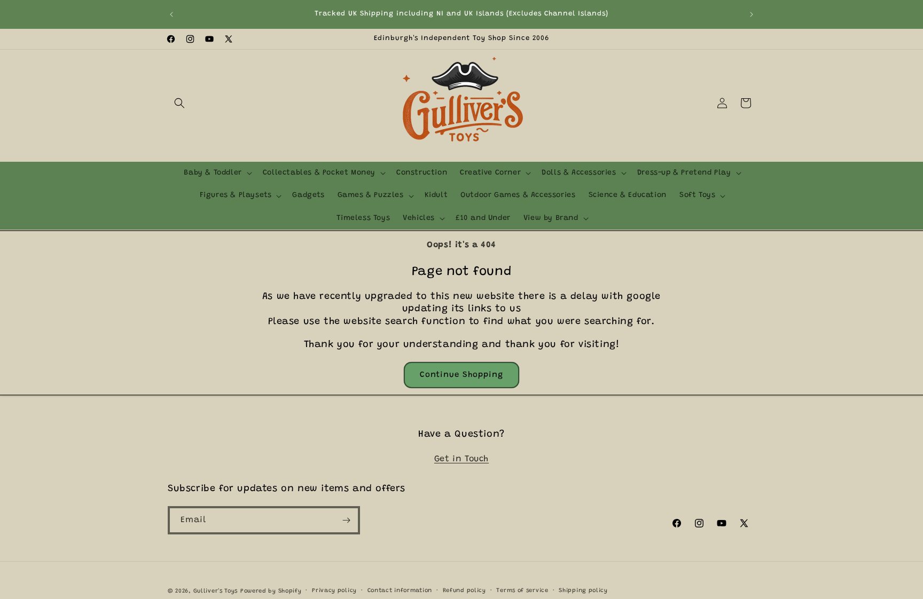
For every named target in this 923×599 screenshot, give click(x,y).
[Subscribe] (346, 520)
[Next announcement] (751, 14)
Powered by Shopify (271, 591)
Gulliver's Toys (215, 591)
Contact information (399, 591)
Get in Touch (461, 459)
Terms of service (522, 591)
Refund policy (464, 591)
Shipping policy (583, 591)
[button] (179, 103)
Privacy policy (334, 591)
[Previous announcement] (171, 14)
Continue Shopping (461, 375)
